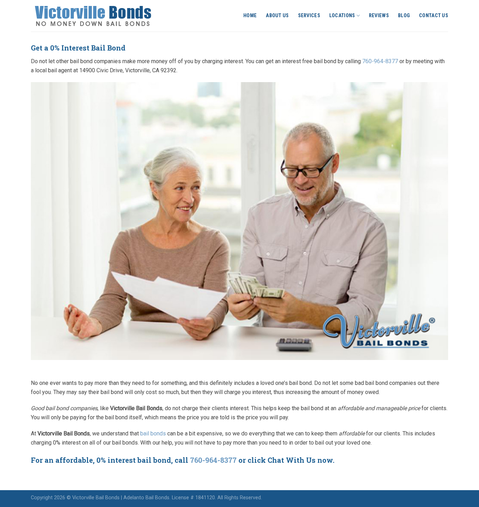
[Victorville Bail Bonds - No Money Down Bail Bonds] (100, 16)
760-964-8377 (380, 61)
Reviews (379, 16)
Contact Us (433, 16)
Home (250, 16)
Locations (342, 16)
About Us (277, 16)
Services (309, 16)
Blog (404, 16)
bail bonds (153, 433)
